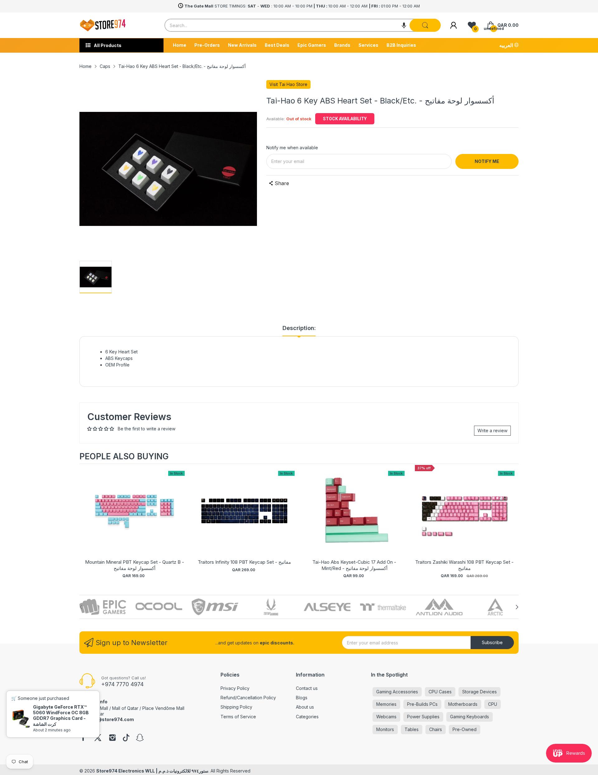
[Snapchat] (140, 738)
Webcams (386, 716)
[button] (404, 25)
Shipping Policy (236, 707)
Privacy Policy (235, 688)
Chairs (435, 729)
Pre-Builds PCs (422, 704)
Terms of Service (238, 716)
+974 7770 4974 (122, 684)
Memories (386, 704)
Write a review (492, 430)
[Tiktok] (126, 738)
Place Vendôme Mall (163, 708)
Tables (412, 729)
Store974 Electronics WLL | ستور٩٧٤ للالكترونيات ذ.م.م (152, 770)
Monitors (385, 729)
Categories (307, 716)
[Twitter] (97, 738)
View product (134, 517)
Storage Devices (479, 691)
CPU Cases (440, 691)
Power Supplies (423, 716)
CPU (492, 704)
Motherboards (462, 704)
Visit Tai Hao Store (288, 84)
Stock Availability (345, 118)
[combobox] (302, 25)
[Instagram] (112, 738)
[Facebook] (83, 738)
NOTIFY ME (487, 161)
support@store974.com (106, 719)
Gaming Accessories (397, 691)
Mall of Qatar (125, 708)
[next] (512, 522)
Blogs (301, 697)
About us (305, 707)
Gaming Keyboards (469, 716)
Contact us (307, 688)
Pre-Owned (465, 729)
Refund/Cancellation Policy (248, 697)
